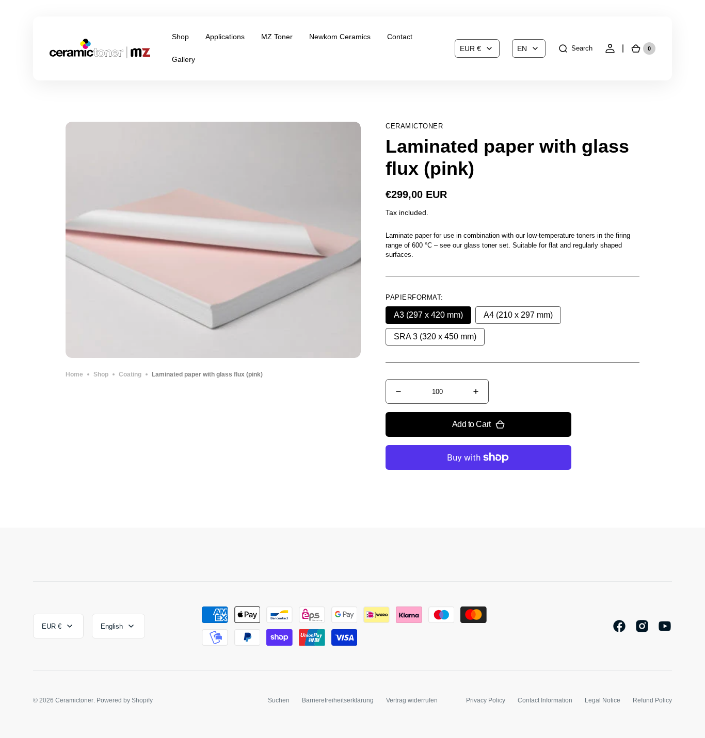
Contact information (545, 700)
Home (74, 374)
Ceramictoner (74, 700)
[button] (575, 48)
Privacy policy (485, 700)
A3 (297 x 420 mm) (432, 317)
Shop (100, 374)
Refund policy (652, 700)
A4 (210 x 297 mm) (522, 317)
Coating (130, 374)
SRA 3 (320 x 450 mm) (436, 339)
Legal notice (602, 700)
